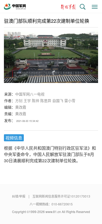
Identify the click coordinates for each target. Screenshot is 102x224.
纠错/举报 (18, 196)
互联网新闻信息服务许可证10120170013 (61, 196)
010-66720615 (62, 204)
